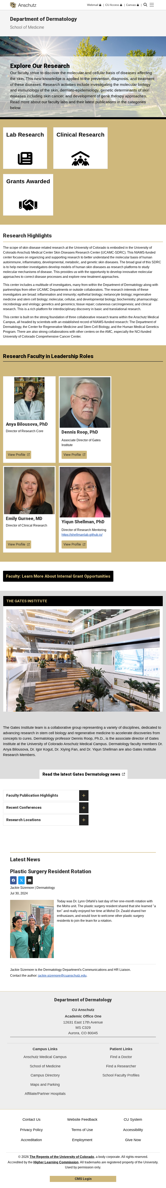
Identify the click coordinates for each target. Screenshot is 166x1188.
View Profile (16, 455)
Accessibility (133, 1130)
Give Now (133, 1140)
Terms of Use (82, 1130)
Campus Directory (45, 1075)
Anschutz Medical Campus (45, 1057)
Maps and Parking (45, 1085)
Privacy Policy (31, 1130)
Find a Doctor (121, 1057)
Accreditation (31, 1140)
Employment (82, 1140)
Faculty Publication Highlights (32, 795)
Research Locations (23, 820)
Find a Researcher (121, 1066)
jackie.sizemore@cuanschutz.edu (62, 975)
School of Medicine (27, 27)
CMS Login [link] (83, 1179)
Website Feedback (82, 1119)
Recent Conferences (24, 807)
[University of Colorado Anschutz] (23, 5)
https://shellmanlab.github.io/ (82, 534)
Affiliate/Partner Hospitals (45, 1094)
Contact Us (31, 1119)
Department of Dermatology (43, 19)
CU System (133, 1119)
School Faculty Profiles (120, 1075)
